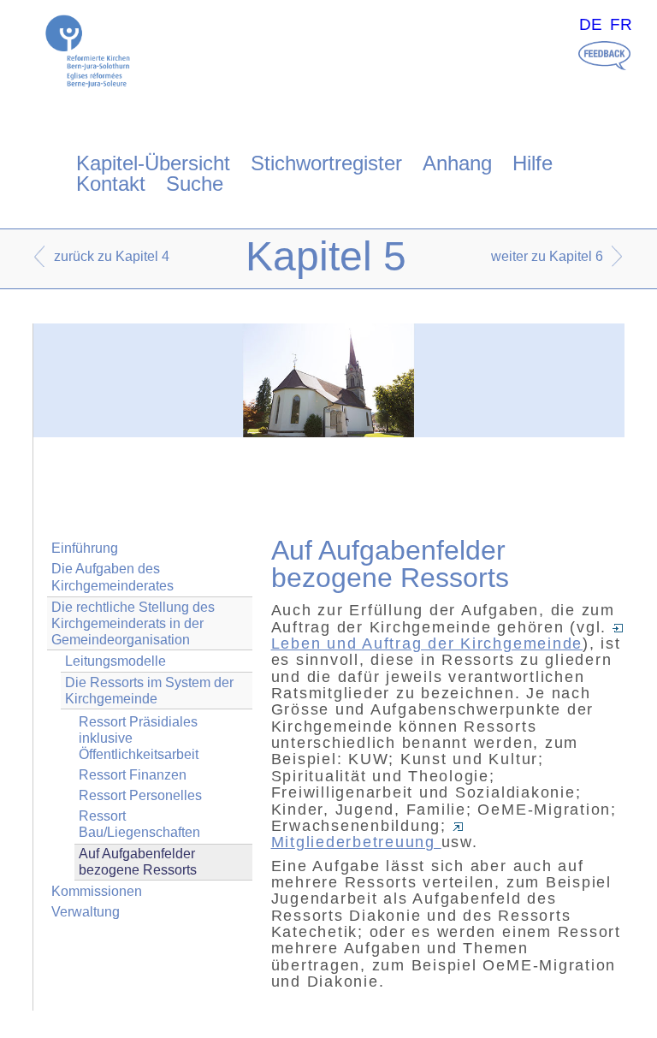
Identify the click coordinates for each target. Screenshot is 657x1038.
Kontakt (110, 183)
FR (621, 24)
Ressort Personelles (140, 795)
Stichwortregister (326, 163)
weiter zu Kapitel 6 (547, 256)
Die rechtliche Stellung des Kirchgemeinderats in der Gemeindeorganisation (133, 623)
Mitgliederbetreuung (356, 842)
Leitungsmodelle (115, 661)
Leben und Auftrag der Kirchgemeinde (427, 643)
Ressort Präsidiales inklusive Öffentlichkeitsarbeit (138, 738)
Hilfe (532, 163)
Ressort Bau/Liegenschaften (139, 824)
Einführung (84, 548)
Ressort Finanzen (132, 775)
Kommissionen (96, 891)
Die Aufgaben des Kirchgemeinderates (112, 576)
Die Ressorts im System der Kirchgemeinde (149, 690)
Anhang (457, 163)
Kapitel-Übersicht (153, 163)
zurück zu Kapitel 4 (111, 256)
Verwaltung (85, 912)
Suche (194, 183)
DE (590, 24)
